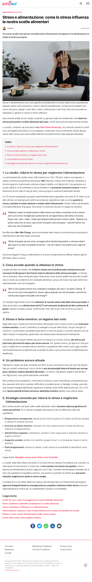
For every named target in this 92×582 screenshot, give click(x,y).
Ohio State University (50, 127)
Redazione (9, 549)
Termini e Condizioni (41, 549)
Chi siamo (9, 546)
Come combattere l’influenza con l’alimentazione (25, 507)
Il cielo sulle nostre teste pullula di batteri (22, 517)
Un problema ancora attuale (20, 159)
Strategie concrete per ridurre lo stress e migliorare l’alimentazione (37, 163)
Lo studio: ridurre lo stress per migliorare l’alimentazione (32, 146)
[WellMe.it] (9, 3)
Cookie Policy (66, 549)
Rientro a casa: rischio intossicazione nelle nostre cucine (29, 514)
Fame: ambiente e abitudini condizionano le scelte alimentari (31, 503)
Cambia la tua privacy (12, 570)
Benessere (7, 12)
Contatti (8, 553)
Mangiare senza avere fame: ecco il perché (36, 457)
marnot (10, 28)
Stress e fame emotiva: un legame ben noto (27, 155)
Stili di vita (17, 12)
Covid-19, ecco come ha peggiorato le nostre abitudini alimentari (33, 500)
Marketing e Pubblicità (41, 546)
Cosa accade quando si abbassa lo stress (26, 151)
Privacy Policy (66, 546)
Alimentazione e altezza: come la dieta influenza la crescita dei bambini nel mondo (41, 510)
